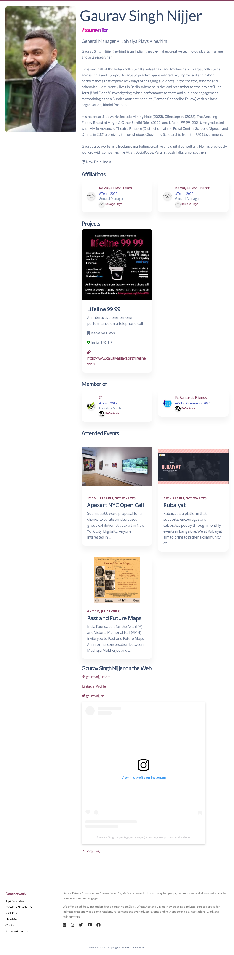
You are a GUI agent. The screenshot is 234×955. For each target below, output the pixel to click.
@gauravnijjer (95, 29)
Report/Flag (91, 851)
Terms (23, 931)
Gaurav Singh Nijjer (110, 837)
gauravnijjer (94, 696)
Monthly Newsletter (18, 907)
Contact (10, 925)
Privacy (10, 931)
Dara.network (15, 893)
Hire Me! (11, 919)
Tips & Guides (14, 901)
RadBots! (11, 913)
